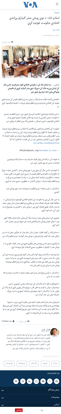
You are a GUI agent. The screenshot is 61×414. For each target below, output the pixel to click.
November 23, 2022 (47, 150)
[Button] (7, 42)
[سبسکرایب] (16, 381)
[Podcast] (23, 381)
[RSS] (29, 381)
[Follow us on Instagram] (36, 381)
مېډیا (56, 12)
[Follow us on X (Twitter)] (49, 381)
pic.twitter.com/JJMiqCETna (46, 143)
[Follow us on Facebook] (56, 381)
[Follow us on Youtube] (43, 381)
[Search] (42, 410)
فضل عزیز (55, 30)
